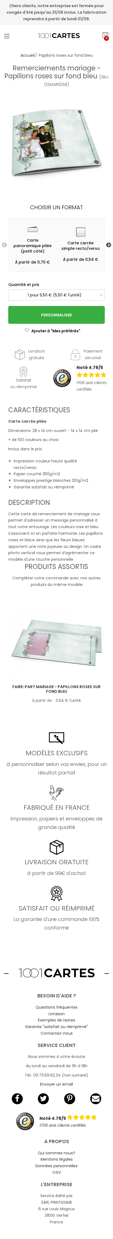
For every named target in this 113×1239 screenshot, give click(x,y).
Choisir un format (56, 207)
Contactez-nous (57, 1033)
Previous (4, 245)
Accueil (28, 55)
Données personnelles (56, 1166)
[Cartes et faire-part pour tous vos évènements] (56, 36)
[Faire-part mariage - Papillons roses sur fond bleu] (56, 643)
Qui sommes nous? (56, 1153)
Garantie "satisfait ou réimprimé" (56, 1026)
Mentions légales (57, 1159)
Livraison (57, 1014)
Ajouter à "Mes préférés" (55, 331)
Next (108, 245)
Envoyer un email (56, 1084)
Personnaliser (56, 315)
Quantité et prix (23, 284)
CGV (56, 1172)
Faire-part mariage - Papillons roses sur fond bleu (56, 689)
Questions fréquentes (57, 1007)
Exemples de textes (56, 1020)
